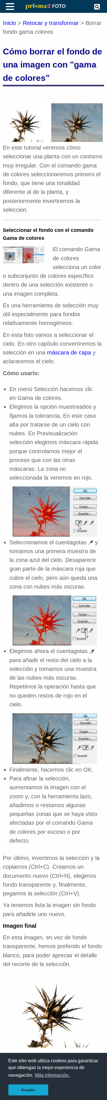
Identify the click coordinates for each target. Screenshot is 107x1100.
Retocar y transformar (51, 23)
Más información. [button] (52, 1075)
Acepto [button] (28, 1090)
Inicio (9, 23)
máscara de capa (69, 352)
